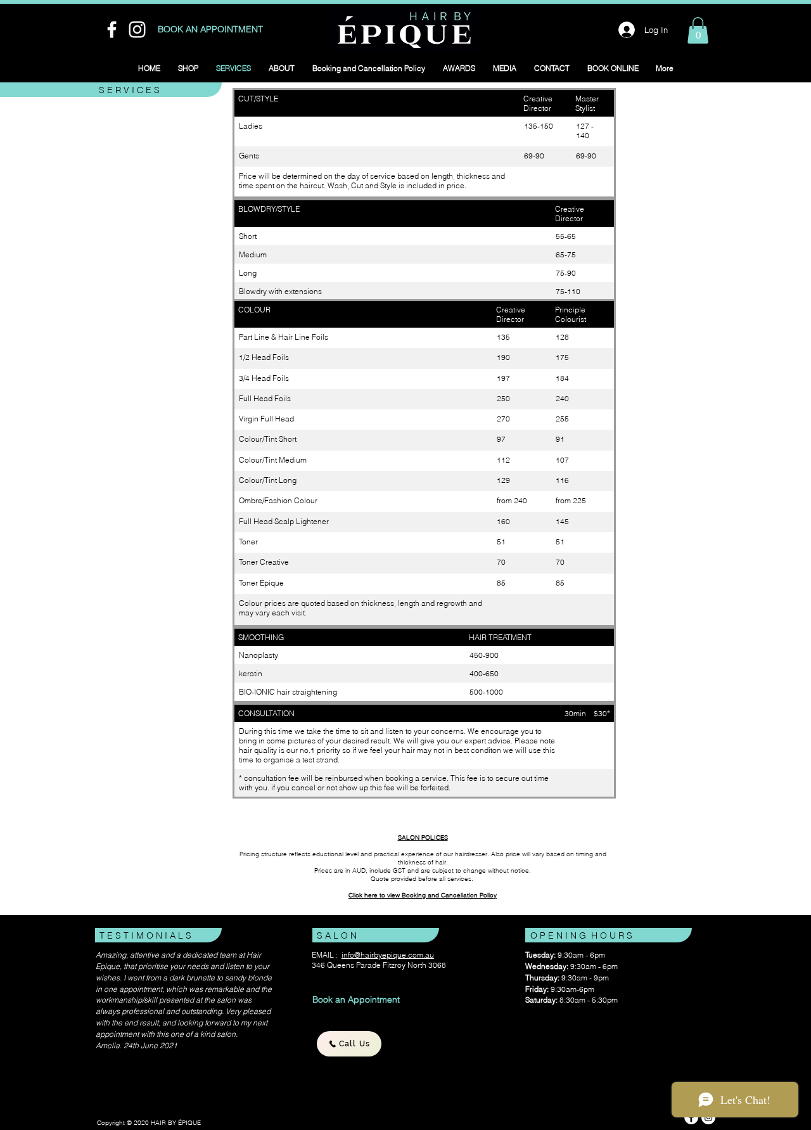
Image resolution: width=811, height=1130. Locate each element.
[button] (698, 30)
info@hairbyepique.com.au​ (388, 955)
